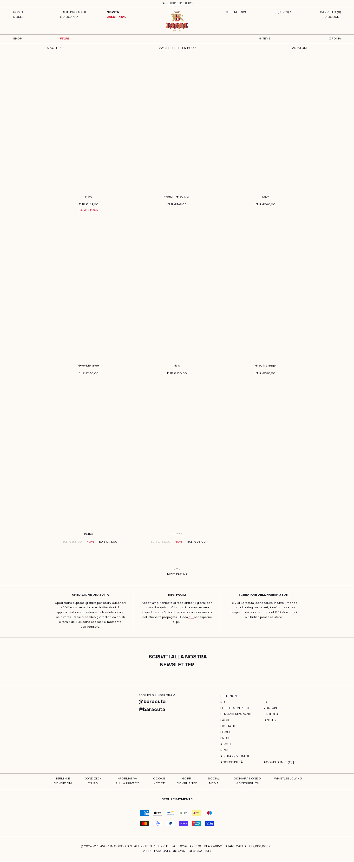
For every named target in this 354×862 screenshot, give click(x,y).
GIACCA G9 (69, 17)
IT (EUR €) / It (284, 12)
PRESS (225, 738)
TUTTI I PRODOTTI (73, 12)
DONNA (19, 17)
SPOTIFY (270, 720)
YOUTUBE (271, 708)
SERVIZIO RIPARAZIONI (237, 714)
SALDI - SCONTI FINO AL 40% (177, 3)
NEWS (224, 750)
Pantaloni (298, 48)
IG (265, 702)
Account (333, 17)
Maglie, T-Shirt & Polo (177, 48)
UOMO (18, 12)
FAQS (224, 720)
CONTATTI (227, 726)
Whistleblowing (288, 778)
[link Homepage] (177, 21)
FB (266, 696)
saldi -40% (116, 17)
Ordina (335, 38)
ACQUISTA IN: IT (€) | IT (280, 762)
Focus (225, 732)
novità (113, 12)
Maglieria (55, 48)
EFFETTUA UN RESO (234, 708)
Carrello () (330, 12)
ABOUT (225, 744)
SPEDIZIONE (229, 696)
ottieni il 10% (236, 12)
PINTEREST (272, 714)
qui (191, 617)
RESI (223, 702)
